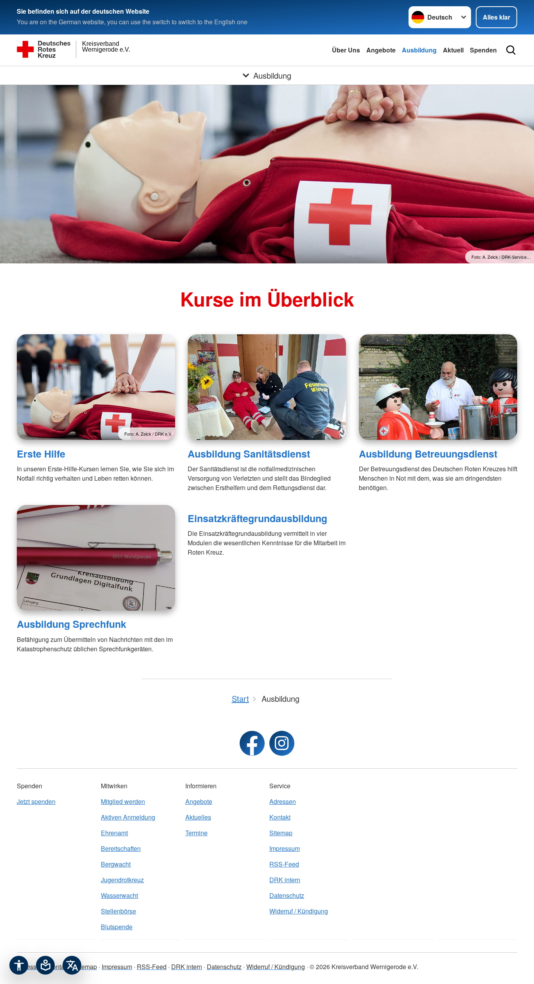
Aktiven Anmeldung (128, 817)
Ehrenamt (114, 832)
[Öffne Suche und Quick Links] (511, 50)
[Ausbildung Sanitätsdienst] (267, 387)
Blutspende (117, 926)
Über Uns (346, 49)
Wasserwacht (119, 895)
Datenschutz (286, 895)
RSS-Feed (284, 864)
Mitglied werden (123, 801)
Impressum (284, 848)
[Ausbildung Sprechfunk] (96, 558)
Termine (196, 832)
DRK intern (284, 879)
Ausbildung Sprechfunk (71, 624)
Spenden (483, 49)
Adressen (282, 801)
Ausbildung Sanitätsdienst (249, 454)
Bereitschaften (121, 848)
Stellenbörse (118, 911)
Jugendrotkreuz (122, 879)
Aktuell (453, 49)
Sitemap (280, 832)
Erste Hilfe (41, 454)
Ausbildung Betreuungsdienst (428, 454)
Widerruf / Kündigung (298, 911)
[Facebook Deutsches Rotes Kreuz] (252, 743)
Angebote (381, 49)
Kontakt (279, 817)
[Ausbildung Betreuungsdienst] (438, 387)
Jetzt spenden (36, 801)
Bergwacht (116, 864)
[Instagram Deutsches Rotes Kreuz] (281, 743)
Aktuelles (198, 817)
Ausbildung (419, 49)
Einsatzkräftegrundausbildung (257, 518)
